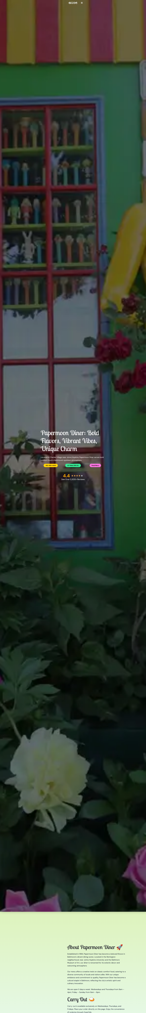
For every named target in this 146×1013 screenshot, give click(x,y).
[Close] (144, 2)
